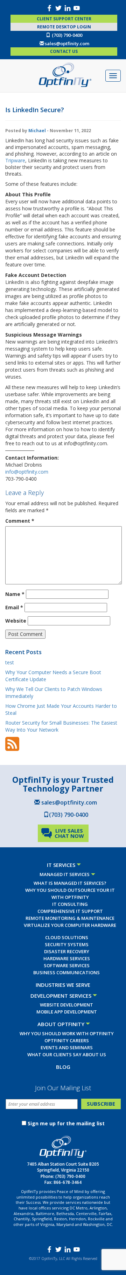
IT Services (61, 864)
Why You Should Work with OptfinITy (67, 1033)
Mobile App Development (66, 1012)
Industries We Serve (63, 984)
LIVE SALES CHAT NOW (69, 833)
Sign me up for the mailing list (66, 1123)
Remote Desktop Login (64, 27)
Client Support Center (64, 19)
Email (14, 607)
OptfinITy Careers (66, 1040)
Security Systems (67, 944)
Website (15, 620)
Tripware (15, 160)
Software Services (67, 965)
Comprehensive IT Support (70, 911)
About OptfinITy (60, 1024)
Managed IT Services (65, 874)
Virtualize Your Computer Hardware (70, 925)
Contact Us (64, 51)
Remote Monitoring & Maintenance (70, 918)
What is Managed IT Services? (70, 883)
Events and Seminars (67, 1047)
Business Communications (66, 972)
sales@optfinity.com (67, 43)
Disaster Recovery (66, 951)
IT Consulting (70, 904)
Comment (19, 520)
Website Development (66, 1005)
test (9, 662)
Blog (63, 1066)
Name (14, 594)
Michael (37, 131)
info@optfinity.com (26, 471)
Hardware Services (66, 958)
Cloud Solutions (66, 937)
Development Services (60, 995)
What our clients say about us (66, 1054)
